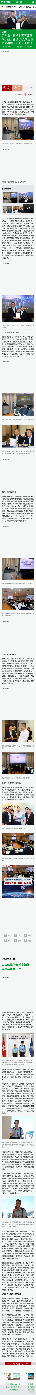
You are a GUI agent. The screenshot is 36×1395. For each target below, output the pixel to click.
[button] (30, 1369)
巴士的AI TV (11, 7)
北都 (20, 7)
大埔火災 (27, 7)
